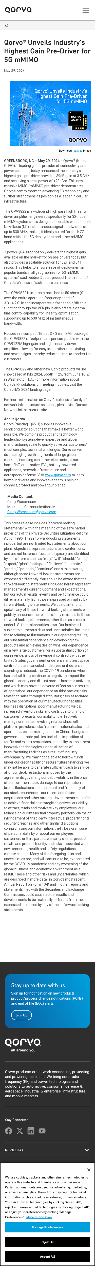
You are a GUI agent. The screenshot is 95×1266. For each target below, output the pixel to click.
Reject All (47, 1242)
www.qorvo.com (58, 475)
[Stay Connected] (8, 1130)
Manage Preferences (47, 1227)
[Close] (88, 1169)
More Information (39, 1217)
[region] (47, 1214)
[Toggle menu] (86, 10)
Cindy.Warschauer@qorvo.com (31, 512)
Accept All (47, 1256)
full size (77, 150)
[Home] (6, 25)
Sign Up (21, 1015)
